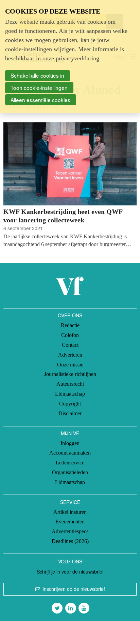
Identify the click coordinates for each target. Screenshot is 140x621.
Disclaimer (70, 413)
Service (70, 502)
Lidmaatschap (70, 394)
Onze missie (70, 364)
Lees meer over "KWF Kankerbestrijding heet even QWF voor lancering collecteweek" (70, 185)
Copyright (70, 403)
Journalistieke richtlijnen (70, 374)
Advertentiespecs (70, 531)
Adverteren (70, 355)
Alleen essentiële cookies (40, 99)
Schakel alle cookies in (37, 75)
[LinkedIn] (70, 608)
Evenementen (70, 521)
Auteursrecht (70, 384)
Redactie (70, 325)
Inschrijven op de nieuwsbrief (73, 588)
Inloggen (70, 443)
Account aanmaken (70, 453)
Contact (70, 345)
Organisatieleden (70, 472)
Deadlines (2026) (70, 541)
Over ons (70, 315)
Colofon (70, 335)
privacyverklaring (77, 58)
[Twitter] (57, 608)
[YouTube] (83, 608)
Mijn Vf (70, 433)
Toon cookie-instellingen (39, 87)
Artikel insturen (70, 512)
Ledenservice (70, 462)
